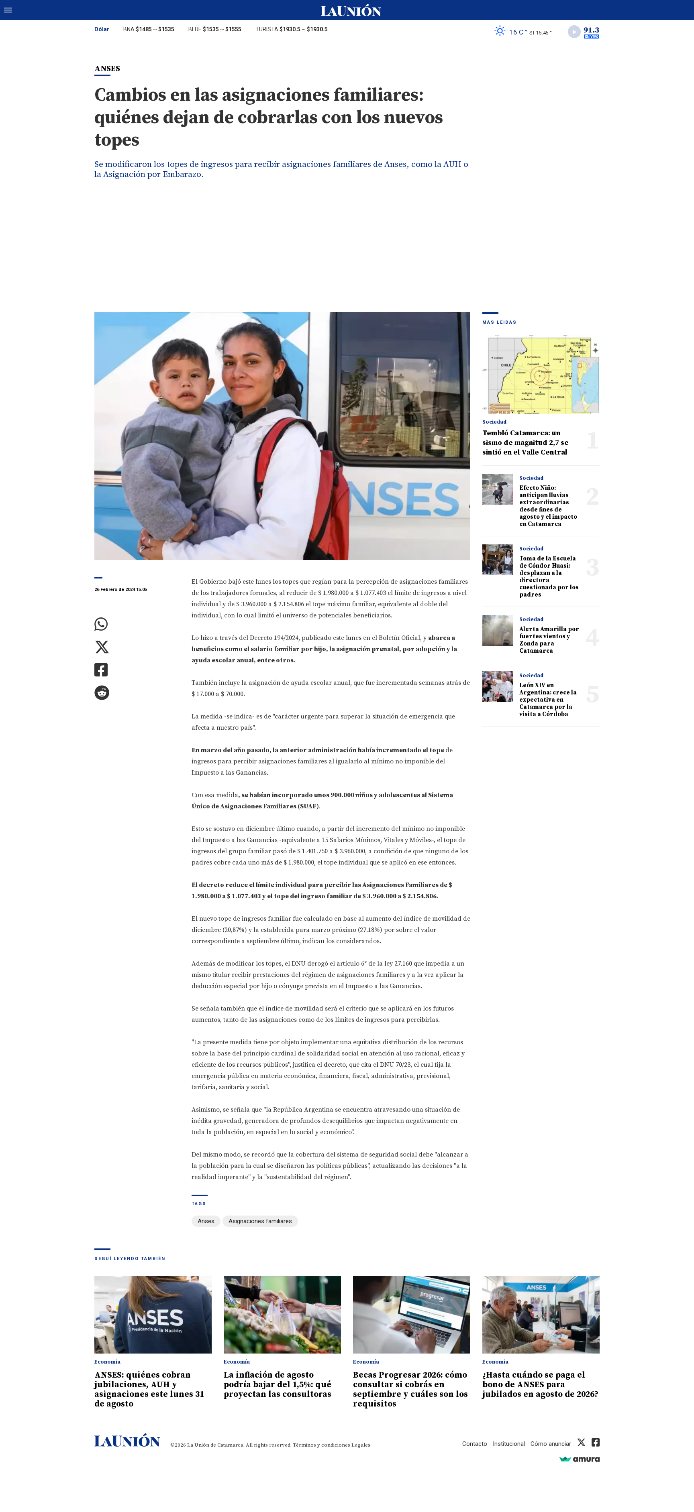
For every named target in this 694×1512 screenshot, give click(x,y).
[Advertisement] (347, 252)
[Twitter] (137, 647)
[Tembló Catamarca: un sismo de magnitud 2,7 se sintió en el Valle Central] (541, 374)
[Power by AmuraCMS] (579, 1459)
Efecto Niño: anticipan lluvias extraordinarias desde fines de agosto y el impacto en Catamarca (548, 506)
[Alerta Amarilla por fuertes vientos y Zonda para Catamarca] (497, 630)
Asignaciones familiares (260, 1221)
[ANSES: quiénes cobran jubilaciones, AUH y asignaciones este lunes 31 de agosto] (153, 1315)
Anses (206, 1221)
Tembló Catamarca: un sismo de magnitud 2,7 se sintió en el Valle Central (525, 442)
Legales (360, 1445)
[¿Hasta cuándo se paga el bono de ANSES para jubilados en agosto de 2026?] (541, 1315)
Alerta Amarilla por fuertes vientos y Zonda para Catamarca (549, 640)
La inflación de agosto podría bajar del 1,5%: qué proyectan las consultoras (277, 1385)
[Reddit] (137, 693)
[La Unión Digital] (351, 10)
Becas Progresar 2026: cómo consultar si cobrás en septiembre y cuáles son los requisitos (410, 1389)
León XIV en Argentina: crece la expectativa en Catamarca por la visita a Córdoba (548, 700)
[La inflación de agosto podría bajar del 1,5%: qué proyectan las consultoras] (282, 1315)
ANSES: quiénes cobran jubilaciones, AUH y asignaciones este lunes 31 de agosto (149, 1389)
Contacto (474, 1443)
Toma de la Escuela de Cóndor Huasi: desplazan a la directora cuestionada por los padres (549, 577)
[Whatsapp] (137, 624)
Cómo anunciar (551, 1443)
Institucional (509, 1443)
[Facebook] (137, 670)
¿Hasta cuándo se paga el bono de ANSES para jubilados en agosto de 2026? (540, 1385)
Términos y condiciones (321, 1445)
